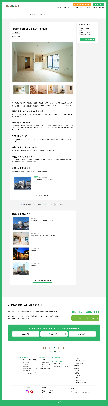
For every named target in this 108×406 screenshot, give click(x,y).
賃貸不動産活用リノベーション (62, 366)
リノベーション (90, 30)
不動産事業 (25, 358)
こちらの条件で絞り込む (87, 39)
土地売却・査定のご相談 (82, 4)
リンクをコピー (60, 204)
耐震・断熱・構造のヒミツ (29, 370)
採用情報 (101, 7)
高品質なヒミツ (26, 366)
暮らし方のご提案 (46, 364)
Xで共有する (38, 204)
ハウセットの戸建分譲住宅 (29, 360)
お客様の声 (77, 375)
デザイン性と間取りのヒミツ (30, 368)
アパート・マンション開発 (29, 373)
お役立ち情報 (78, 380)
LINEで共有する (49, 204)
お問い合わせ (99, 4)
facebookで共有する (27, 204)
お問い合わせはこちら (85, 318)
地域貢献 (76, 373)
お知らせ (76, 378)
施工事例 (18, 14)
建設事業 (42, 358)
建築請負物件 (83, 34)
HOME (12, 14)
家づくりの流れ (45, 366)
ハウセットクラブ (27, 364)
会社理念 (76, 358)
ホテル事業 (88, 7)
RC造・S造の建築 (45, 369)
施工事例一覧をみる (42, 195)
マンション (83, 30)
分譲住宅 (82, 32)
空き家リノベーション (60, 364)
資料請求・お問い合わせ (81, 383)
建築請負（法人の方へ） (81, 363)
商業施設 (88, 32)
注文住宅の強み (45, 362)
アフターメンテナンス (80, 361)
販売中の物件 (26, 362)
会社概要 (76, 365)
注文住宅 (90, 34)
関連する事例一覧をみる (43, 280)
